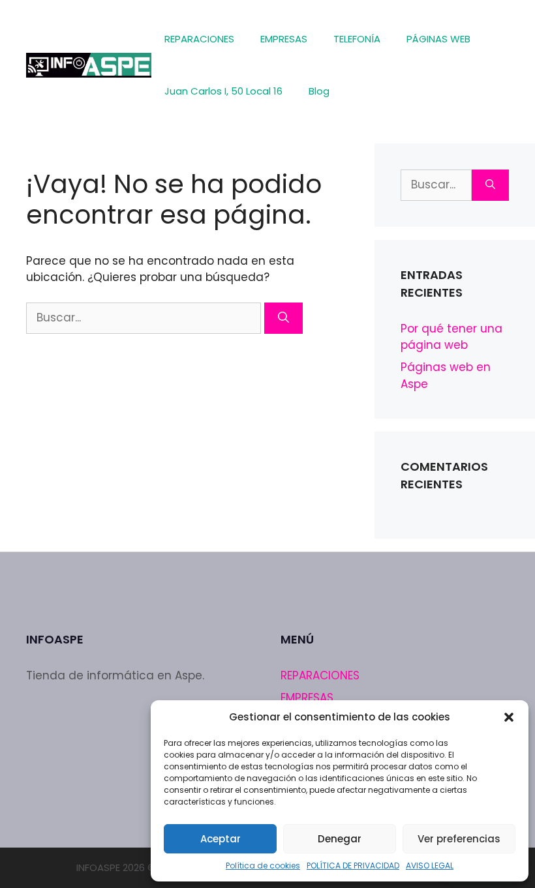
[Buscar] (283, 318)
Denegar (339, 839)
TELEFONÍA (356, 39)
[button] (508, 717)
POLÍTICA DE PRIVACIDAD (353, 865)
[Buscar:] (145, 317)
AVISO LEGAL (429, 865)
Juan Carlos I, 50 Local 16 (223, 91)
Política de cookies (263, 865)
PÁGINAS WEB (438, 39)
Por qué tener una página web (451, 337)
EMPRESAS (283, 39)
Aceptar (220, 839)
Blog (319, 91)
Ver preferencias (459, 839)
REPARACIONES (199, 39)
